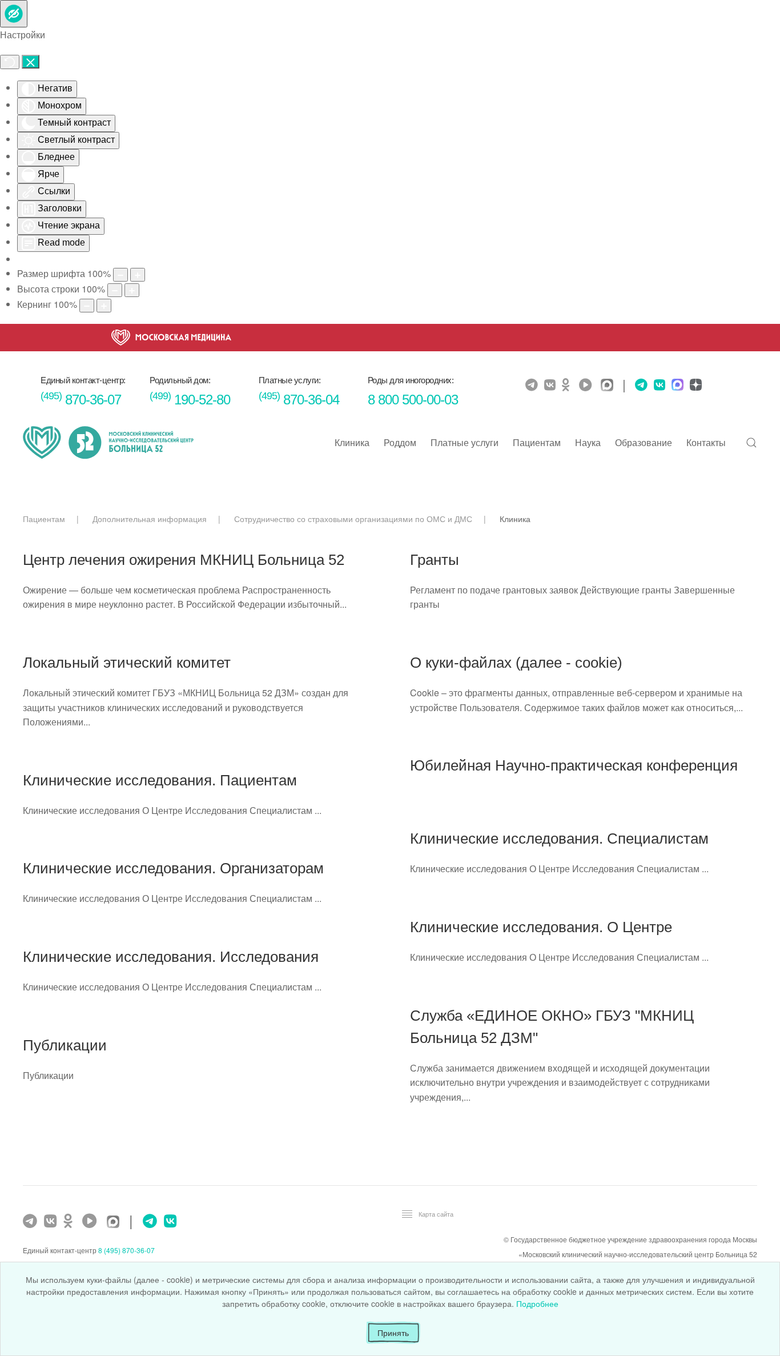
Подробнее (537, 1303)
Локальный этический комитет (127, 662)
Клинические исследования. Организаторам (173, 868)
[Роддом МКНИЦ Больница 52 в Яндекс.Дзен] (694, 386)
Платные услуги (464, 442)
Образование (643, 442)
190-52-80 (190, 399)
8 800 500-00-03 (413, 399)
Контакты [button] (706, 442)
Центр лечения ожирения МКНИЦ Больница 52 (183, 559)
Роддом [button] (400, 442)
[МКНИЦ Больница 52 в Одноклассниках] (569, 385)
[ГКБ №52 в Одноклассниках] (70, 1221)
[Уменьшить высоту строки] (114, 290)
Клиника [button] (352, 442)
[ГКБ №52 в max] (116, 1222)
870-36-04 (299, 399)
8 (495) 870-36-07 (126, 1250)
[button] (751, 442)
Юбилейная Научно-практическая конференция (574, 765)
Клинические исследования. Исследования (171, 956)
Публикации (65, 1045)
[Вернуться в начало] (108, 442)
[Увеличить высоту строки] (131, 290)
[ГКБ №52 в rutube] (92, 1221)
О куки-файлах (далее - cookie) (516, 662)
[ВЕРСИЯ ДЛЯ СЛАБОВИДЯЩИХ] (13, 13)
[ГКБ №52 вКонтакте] (51, 1221)
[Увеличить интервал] (104, 305)
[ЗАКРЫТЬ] (30, 62)
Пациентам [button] (537, 442)
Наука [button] (588, 442)
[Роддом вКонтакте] (658, 385)
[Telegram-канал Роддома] (638, 385)
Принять (393, 1332)
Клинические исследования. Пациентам (160, 780)
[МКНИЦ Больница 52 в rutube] (588, 385)
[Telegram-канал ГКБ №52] (31, 1221)
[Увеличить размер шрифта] (137, 275)
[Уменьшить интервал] (86, 305)
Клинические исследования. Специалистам (559, 838)
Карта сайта (436, 1213)
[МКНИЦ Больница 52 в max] (610, 385)
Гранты (434, 559)
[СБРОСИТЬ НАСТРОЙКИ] (9, 62)
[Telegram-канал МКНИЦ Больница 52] (533, 385)
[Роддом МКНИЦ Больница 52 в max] (676, 386)
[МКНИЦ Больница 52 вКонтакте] (551, 385)
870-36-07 (81, 399)
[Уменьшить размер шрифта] (120, 275)
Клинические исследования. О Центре (541, 927)
